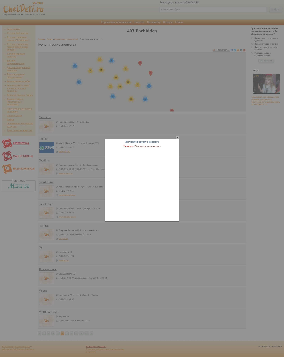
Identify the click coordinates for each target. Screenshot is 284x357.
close (177, 137)
